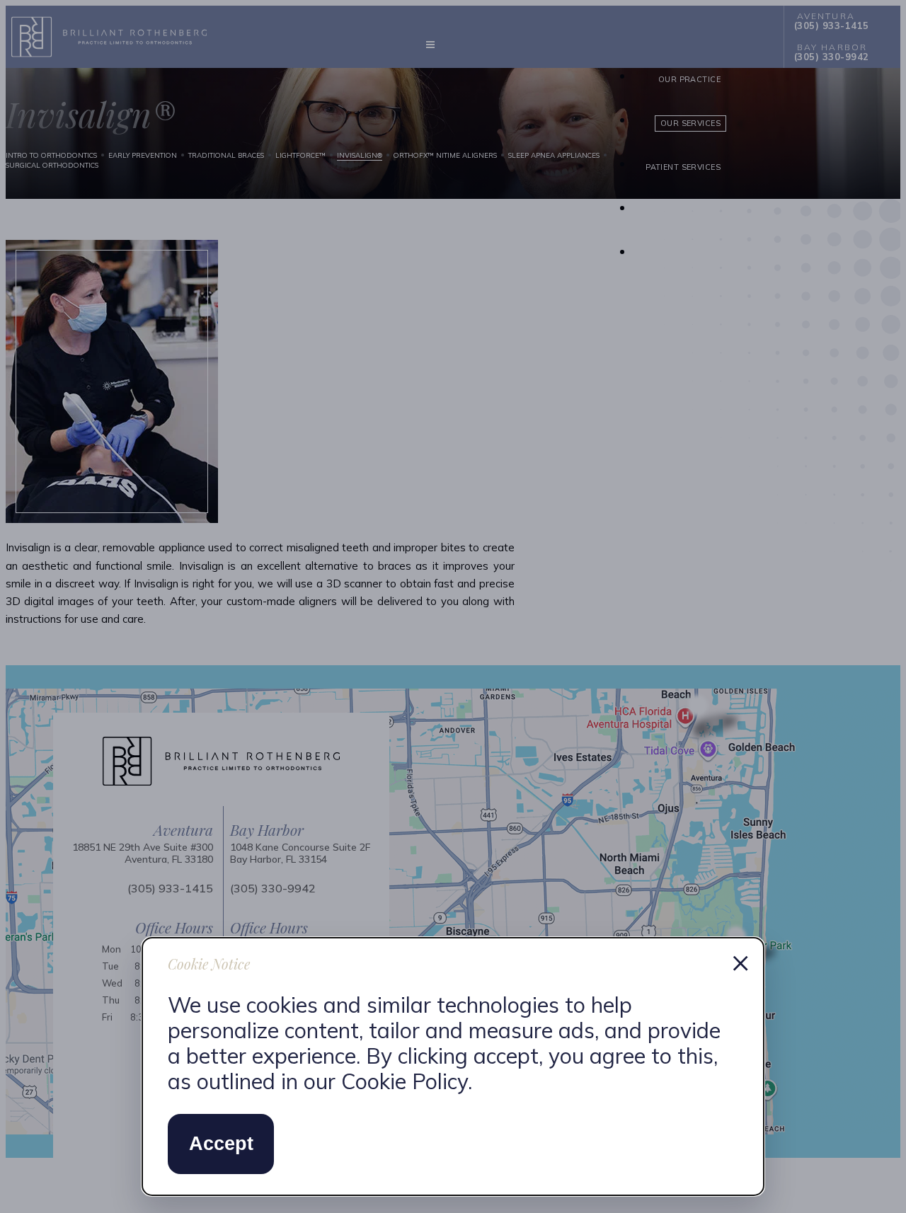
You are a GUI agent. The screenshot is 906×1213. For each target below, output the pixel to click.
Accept (221, 1143)
